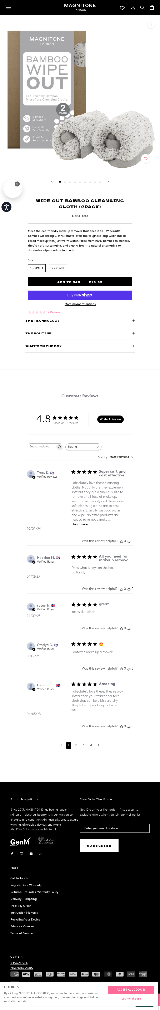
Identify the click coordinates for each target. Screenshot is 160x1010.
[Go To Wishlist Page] (122, 7)
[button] (146, 159)
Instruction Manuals (24, 912)
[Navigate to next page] (98, 745)
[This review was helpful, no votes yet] (121, 541)
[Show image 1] (60, 182)
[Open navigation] (8, 7)
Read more (80, 524)
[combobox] (83, 447)
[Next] (108, 182)
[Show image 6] (85, 182)
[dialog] (12, 188)
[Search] (142, 7)
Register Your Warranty (26, 885)
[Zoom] (151, 24)
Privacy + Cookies (22, 926)
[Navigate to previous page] (61, 745)
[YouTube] (31, 853)
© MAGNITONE (19, 963)
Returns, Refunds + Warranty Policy (34, 892)
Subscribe (99, 845)
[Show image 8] (95, 182)
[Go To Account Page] (133, 7)
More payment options (80, 304)
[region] (79, 996)
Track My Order (20, 905)
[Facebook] (11, 853)
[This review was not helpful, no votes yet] (129, 541)
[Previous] (51, 182)
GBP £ (15, 957)
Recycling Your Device (25, 919)
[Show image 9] (100, 182)
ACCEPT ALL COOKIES (131, 990)
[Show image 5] (80, 182)
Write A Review (110, 419)
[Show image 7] (90, 182)
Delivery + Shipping (23, 899)
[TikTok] (40, 853)
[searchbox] (41, 447)
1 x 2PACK (36, 268)
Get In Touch (19, 878)
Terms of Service (21, 933)
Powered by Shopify (21, 968)
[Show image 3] (70, 182)
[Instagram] (21, 853)
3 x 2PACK (58, 268)
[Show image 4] (75, 182)
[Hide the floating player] (17, 183)
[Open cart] (152, 7)
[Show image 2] (65, 182)
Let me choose (131, 999)
